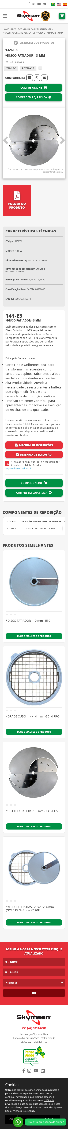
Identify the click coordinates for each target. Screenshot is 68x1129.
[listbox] (34, 983)
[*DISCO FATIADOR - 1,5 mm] (34, 773)
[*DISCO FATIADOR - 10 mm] (34, 582)
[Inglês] (59, 4)
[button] (62, 140)
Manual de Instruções (35, 445)
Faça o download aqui (18, 468)
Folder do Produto (17, 206)
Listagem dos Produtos (37, 42)
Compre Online (31, 87)
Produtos (16, 29)
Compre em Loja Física (32, 97)
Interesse (11, 982)
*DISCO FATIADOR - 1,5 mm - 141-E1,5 (32, 811)
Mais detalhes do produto (34, 636)
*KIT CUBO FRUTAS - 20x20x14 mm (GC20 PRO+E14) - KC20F (30, 908)
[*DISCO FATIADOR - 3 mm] (34, 140)
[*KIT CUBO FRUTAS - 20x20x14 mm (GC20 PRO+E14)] (34, 869)
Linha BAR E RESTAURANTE (37, 29)
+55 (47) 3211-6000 (34, 1028)
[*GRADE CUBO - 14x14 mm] (34, 678)
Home (6, 29)
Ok (34, 993)
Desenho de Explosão (36, 454)
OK (11, 1119)
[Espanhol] (65, 4)
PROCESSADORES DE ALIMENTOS (19, 32)
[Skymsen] (33, 15)
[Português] (53, 4)
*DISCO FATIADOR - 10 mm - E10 (28, 621)
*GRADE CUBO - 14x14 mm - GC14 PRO (32, 716)
